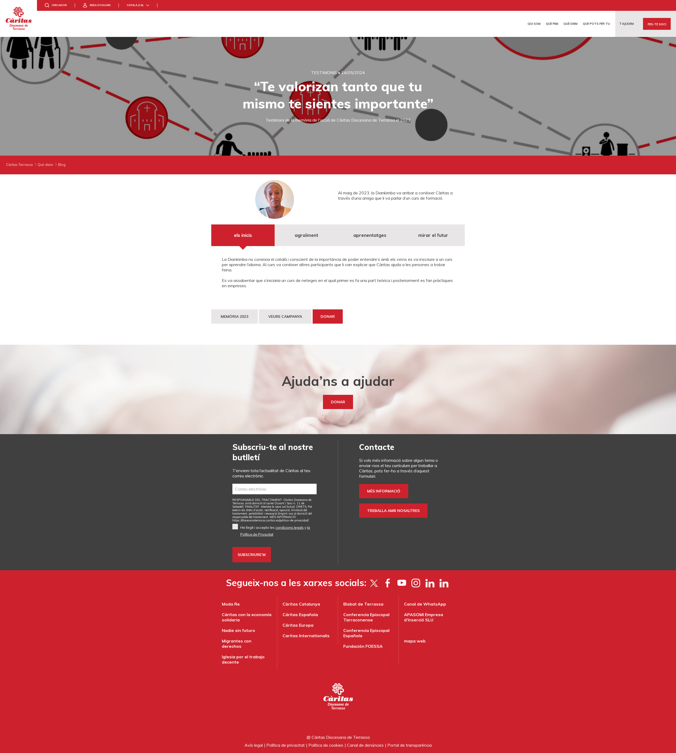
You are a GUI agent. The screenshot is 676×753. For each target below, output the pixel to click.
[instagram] (415, 582)
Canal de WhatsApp (425, 604)
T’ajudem (626, 24)
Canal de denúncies (365, 745)
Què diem (571, 24)
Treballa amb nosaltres (393, 510)
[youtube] (401, 582)
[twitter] (373, 582)
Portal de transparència (409, 745)
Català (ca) (135, 5)
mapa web (415, 641)
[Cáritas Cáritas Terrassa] (18, 18)
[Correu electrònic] (274, 489)
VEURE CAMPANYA (285, 316)
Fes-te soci (657, 24)
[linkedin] (443, 582)
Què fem (552, 24)
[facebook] (387, 582)
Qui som (534, 24)
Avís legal (254, 745)
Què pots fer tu (596, 24)
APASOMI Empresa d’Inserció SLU (423, 617)
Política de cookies (325, 745)
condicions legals (289, 527)
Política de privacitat (285, 745)
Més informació (383, 491)
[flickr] (429, 582)
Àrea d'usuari (100, 5)
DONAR (328, 316)
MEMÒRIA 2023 (234, 316)
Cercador (59, 5)
